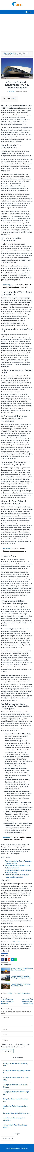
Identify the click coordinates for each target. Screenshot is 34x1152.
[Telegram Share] (12, 959)
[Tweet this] (6, 959)
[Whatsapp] (15, 959)
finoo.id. (13, 1148)
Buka (14, 98)
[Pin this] (9, 959)
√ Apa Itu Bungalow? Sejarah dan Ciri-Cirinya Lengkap (21, 984)
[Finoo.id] (17, 4)
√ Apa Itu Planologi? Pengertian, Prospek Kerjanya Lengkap (27, 1000)
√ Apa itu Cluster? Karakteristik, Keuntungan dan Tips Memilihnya (21, 977)
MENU (29, 12)
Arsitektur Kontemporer (24, 993)
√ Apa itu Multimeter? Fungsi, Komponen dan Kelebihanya (7, 1000)
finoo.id (16, 942)
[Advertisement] (17, 33)
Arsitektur (9, 993)
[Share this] (2, 959)
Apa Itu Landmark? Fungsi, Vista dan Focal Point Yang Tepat (22, 969)
